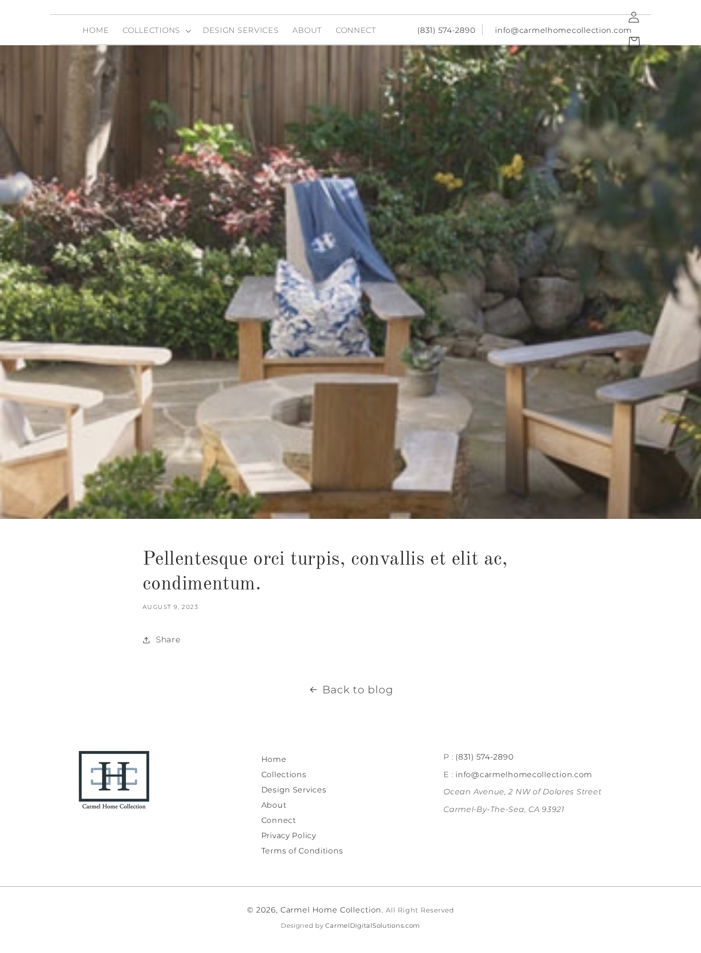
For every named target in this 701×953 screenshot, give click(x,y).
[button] (156, 30)
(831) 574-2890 (446, 30)
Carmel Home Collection (330, 909)
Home (274, 759)
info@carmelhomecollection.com (563, 30)
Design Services (294, 789)
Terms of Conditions (302, 850)
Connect (278, 820)
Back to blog (357, 689)
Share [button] (168, 639)
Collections (284, 774)
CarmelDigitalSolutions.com (372, 925)
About (274, 805)
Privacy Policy (288, 835)
